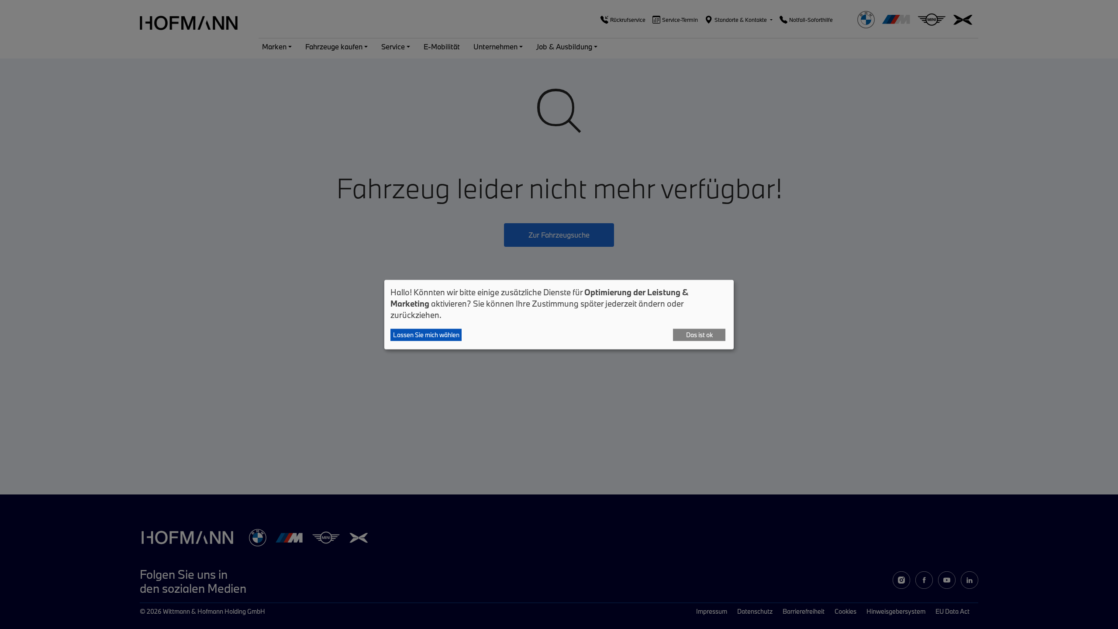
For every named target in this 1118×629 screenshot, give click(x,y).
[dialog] (559, 314)
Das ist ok (699, 335)
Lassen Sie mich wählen (426, 335)
